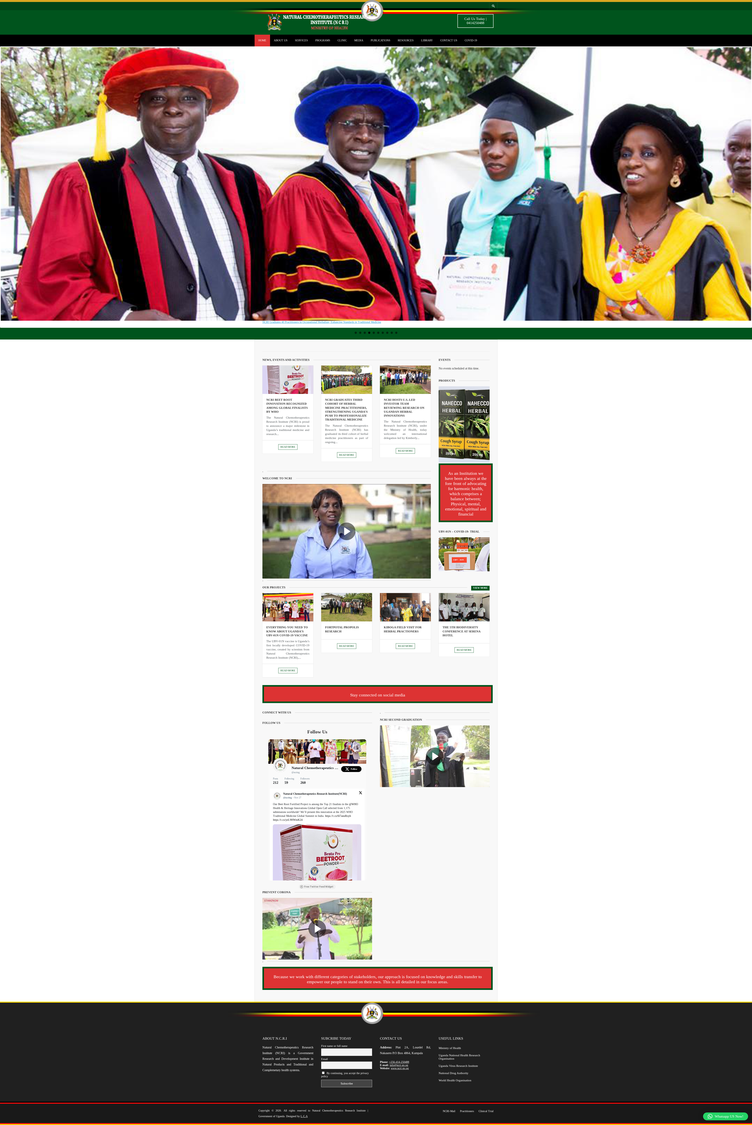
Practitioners (467, 1111)
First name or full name (334, 1046)
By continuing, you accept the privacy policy (345, 1075)
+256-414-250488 (399, 1062)
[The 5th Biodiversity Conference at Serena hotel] (464, 607)
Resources (406, 40)
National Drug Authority (453, 1073)
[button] (725, 1116)
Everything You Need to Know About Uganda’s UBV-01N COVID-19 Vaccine (287, 631)
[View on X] (360, 793)
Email (324, 1059)
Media (358, 40)
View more (480, 588)
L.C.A (304, 1116)
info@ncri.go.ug (399, 1065)
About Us (280, 40)
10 (396, 333)
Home (262, 40)
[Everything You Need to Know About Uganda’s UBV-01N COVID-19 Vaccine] (287, 607)
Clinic (342, 40)
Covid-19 (471, 40)
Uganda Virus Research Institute (458, 1065)
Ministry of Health (450, 1048)
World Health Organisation (455, 1080)
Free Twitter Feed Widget (318, 886)
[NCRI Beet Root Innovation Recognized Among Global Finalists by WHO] (287, 380)
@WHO (353, 804)
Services (301, 40)
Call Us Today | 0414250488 (475, 21)
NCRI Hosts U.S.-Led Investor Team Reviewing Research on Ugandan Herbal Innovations (404, 407)
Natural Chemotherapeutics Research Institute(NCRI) (316, 768)
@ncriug (296, 772)
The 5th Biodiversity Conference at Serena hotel (461, 631)
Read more (287, 446)
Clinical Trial (486, 1111)
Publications (380, 40)
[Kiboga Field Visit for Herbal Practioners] (405, 607)
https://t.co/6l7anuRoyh (338, 815)
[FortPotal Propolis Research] (346, 607)
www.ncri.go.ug (400, 1068)
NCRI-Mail (449, 1111)
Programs (322, 40)
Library (427, 40)
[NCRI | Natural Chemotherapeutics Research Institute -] (323, 30)
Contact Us (448, 40)
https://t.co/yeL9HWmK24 (288, 819)
